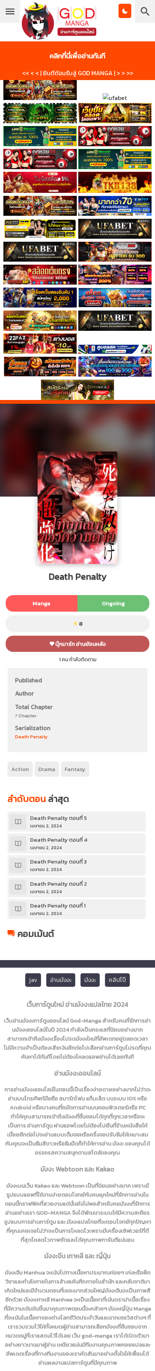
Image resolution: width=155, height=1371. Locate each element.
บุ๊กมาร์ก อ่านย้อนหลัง (80, 643)
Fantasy (75, 769)
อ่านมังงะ (60, 979)
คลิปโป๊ (117, 979)
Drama (46, 769)
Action (20, 769)
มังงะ (90, 979)
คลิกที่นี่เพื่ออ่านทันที (77, 55)
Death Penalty (31, 736)
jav (33, 979)
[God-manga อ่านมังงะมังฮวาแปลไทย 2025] (59, 36)
